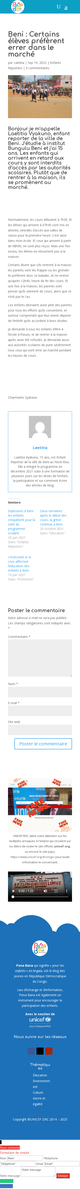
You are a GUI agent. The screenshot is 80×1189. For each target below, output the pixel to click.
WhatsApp (6, 1181)
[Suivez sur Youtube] (48, 1051)
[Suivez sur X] (40, 1051)
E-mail (14, 703)
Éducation (40, 1075)
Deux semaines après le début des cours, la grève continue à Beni (53, 517)
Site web (14, 722)
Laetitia (19, 63)
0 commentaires (37, 68)
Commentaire (19, 637)
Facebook (6, 1186)
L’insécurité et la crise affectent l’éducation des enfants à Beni (19, 563)
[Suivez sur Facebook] (31, 1051)
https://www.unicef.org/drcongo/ (33, 857)
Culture (38, 1092)
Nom (13, 684)
